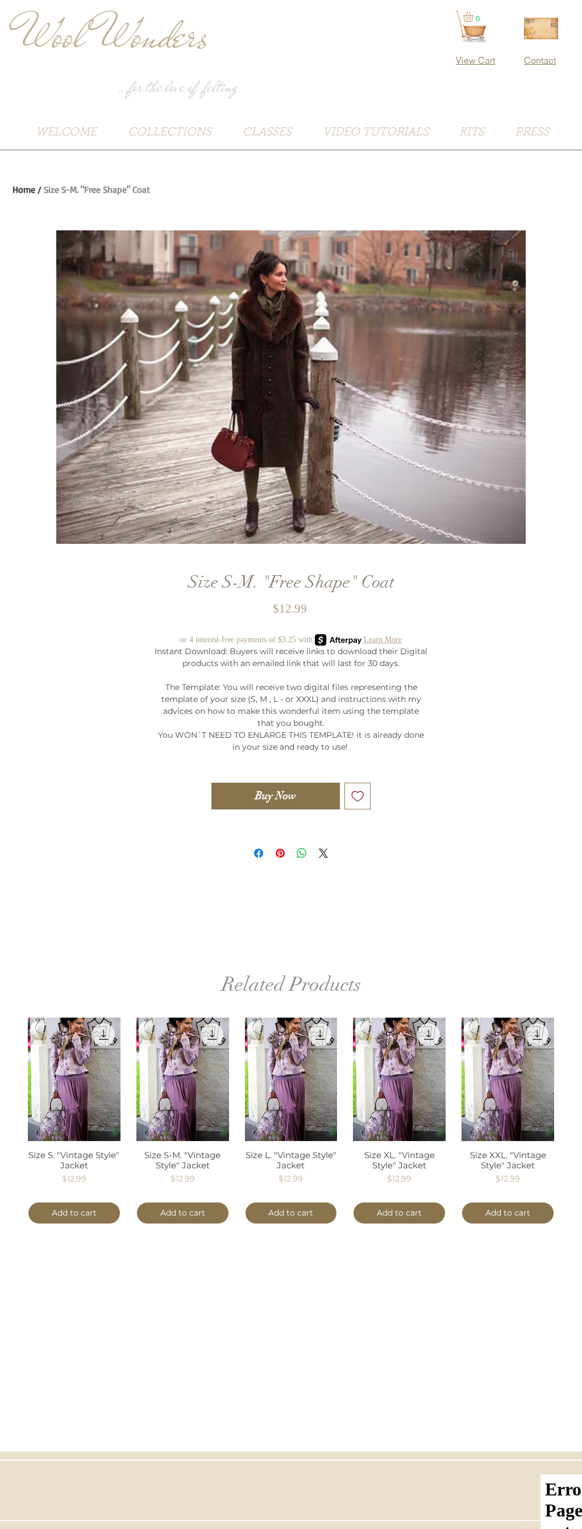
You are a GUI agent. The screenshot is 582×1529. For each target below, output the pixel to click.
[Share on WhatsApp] (302, 853)
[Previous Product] (11, 1078)
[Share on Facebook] (258, 853)
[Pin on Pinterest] (280, 853)
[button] (474, 16)
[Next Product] (570, 1078)
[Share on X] (323, 853)
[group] (291, 1121)
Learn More (383, 639)
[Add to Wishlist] (357, 796)
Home (24, 189)
